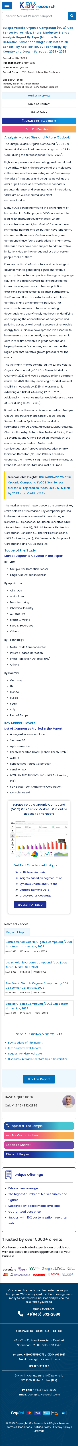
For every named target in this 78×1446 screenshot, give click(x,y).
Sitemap (39, 1431)
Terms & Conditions (19, 1427)
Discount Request (18, 1154)
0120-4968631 (56, 1354)
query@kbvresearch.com (44, 1359)
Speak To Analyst (18, 1145)
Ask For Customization (22, 1135)
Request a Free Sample (26, 1126)
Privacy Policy (61, 1427)
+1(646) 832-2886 (24, 1105)
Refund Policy (42, 1427)
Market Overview (39, 95)
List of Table (39, 112)
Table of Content (39, 104)
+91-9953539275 (34, 1354)
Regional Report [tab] (17, 932)
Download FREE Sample (40, 121)
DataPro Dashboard (39, 129)
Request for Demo (30, 905)
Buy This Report (39, 1079)
